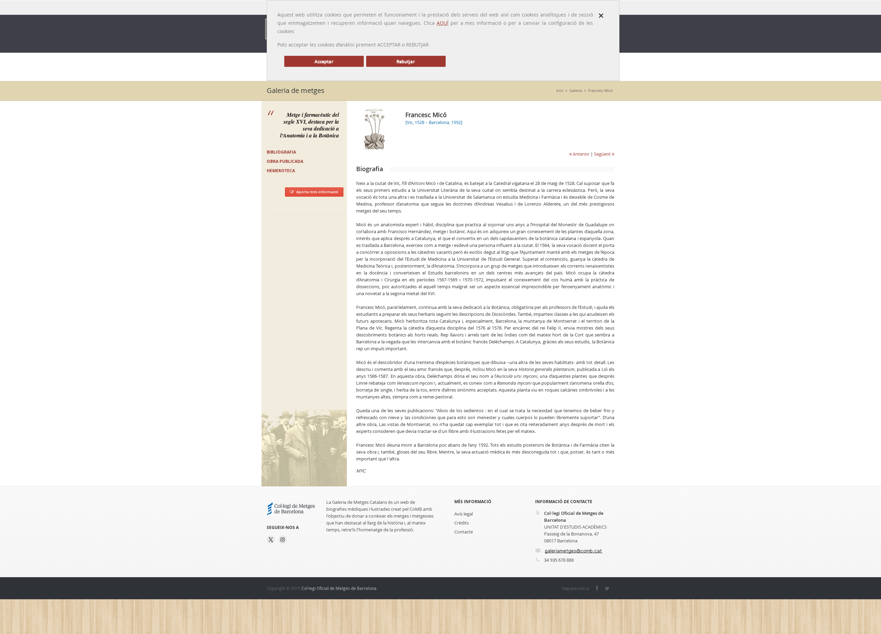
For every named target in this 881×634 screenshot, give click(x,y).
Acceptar (324, 61)
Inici (559, 90)
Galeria (576, 90)
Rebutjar (405, 61)
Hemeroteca (281, 171)
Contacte (463, 532)
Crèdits (461, 523)
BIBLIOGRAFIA (281, 152)
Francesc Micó (600, 90)
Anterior (581, 154)
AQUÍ (442, 23)
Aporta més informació (317, 191)
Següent (603, 154)
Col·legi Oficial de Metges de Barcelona (338, 588)
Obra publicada (285, 161)
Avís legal (463, 514)
